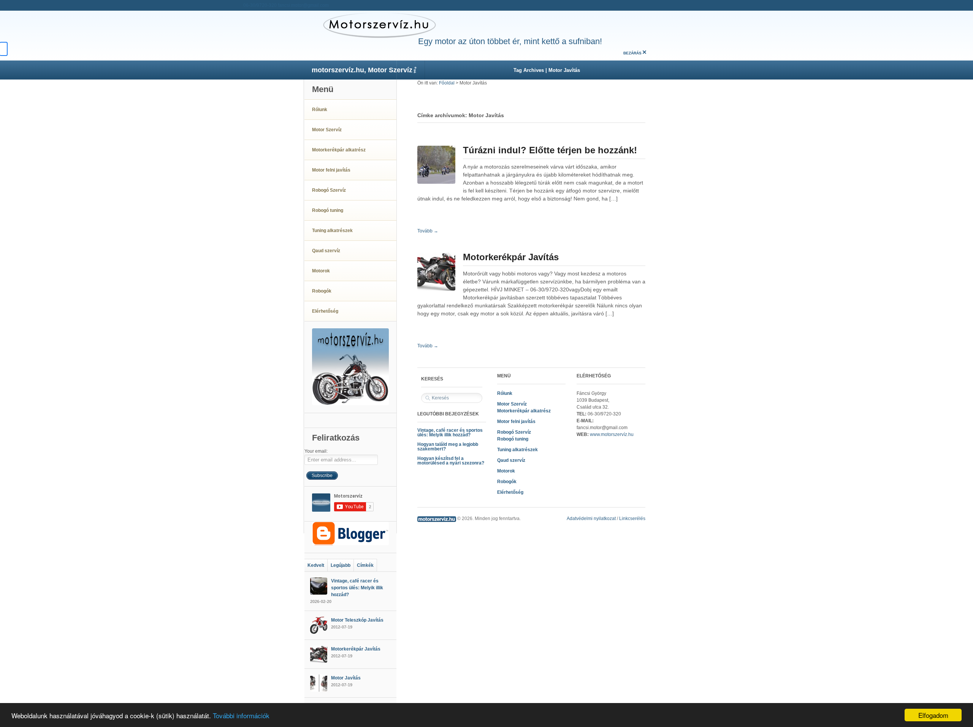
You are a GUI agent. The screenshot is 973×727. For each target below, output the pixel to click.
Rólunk (504, 393)
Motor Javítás (346, 678)
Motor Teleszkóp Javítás (357, 620)
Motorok (506, 471)
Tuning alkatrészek (517, 449)
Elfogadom (933, 715)
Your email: (316, 451)
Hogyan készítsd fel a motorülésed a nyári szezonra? (450, 460)
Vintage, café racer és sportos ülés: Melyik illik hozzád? (450, 432)
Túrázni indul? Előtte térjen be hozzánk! (550, 150)
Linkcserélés (632, 518)
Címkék (365, 565)
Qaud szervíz (511, 460)
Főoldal (447, 83)
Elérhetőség (510, 492)
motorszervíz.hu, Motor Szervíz (362, 70)
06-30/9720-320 (260, 5)
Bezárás (632, 53)
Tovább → (427, 231)
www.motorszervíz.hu (612, 434)
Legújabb (340, 565)
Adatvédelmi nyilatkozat (591, 518)
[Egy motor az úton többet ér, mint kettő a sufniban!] (370, 24)
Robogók (507, 481)
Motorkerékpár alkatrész (524, 411)
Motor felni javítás (516, 421)
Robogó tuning (512, 439)
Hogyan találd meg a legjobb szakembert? (447, 446)
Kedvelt (315, 565)
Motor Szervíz (512, 404)
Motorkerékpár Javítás (511, 257)
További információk (241, 715)
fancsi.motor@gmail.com (303, 5)
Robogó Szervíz (514, 432)
